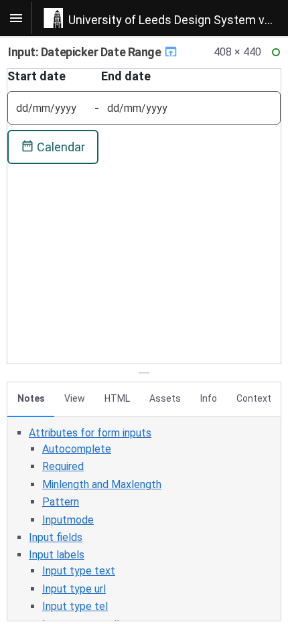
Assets (165, 398)
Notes (31, 398)
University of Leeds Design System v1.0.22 (178, 20)
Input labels (56, 554)
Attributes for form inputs (90, 432)
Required (63, 466)
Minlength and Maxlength (101, 484)
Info (208, 398)
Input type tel (75, 606)
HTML (117, 398)
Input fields (55, 537)
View (74, 398)
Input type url (74, 588)
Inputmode (68, 520)
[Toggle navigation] (16, 18)
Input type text (78, 570)
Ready (278, 55)
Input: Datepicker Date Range (85, 52)
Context (253, 398)
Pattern (60, 501)
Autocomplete (76, 449)
